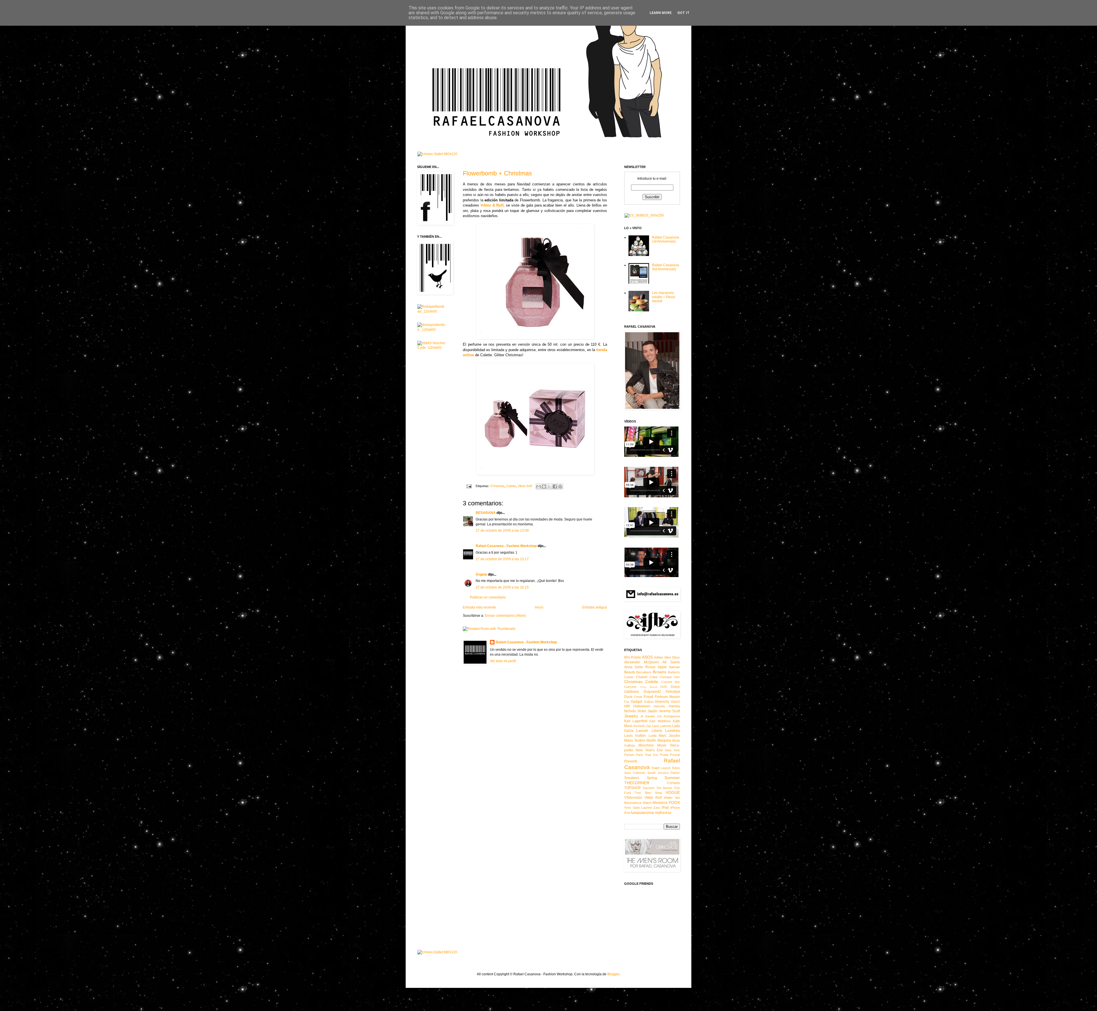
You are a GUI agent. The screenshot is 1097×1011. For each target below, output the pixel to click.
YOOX (674, 802)
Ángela (481, 574)
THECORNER (636, 782)
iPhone (675, 807)
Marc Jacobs (669, 736)
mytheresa (663, 813)
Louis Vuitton (635, 736)
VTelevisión (633, 798)
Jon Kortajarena (668, 716)
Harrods (659, 706)
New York (672, 750)
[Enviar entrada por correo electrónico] (469, 486)
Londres (672, 730)
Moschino (646, 745)
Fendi (638, 696)
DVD (663, 686)
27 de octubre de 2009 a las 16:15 (502, 587)
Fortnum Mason (667, 697)
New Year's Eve (649, 750)
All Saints (671, 662)
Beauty (629, 672)
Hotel (642, 711)
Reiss (676, 768)
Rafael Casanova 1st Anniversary (665, 239)
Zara (656, 807)
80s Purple (632, 657)
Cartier (629, 677)
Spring (652, 778)
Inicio (539, 607)
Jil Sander (647, 716)
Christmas (497, 486)
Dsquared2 (652, 692)
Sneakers (631, 778)
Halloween (641, 706)
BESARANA (486, 513)
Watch (647, 802)
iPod (627, 812)
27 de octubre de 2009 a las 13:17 (502, 559)
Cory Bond (648, 686)
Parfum (629, 754)
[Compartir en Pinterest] (560, 486)
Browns (659, 672)
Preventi (630, 761)
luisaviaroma (642, 812)
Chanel (641, 677)
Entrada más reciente (479, 607)
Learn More (661, 13)
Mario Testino (634, 740)
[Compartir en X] (549, 486)
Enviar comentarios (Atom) (505, 616)
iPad (665, 808)
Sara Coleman (634, 772)
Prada (664, 754)
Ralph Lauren (661, 768)
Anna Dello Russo (639, 667)
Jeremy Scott (669, 711)
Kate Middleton (660, 721)
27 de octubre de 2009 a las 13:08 (502, 530)
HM (627, 706)
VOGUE (673, 792)
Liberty (657, 731)
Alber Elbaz (672, 657)
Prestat (675, 754)
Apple (662, 667)
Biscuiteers (644, 672)
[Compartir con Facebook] (555, 486)
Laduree (665, 726)
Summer (672, 777)
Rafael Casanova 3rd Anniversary (665, 267)
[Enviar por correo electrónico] (538, 486)
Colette (511, 486)
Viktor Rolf (525, 486)
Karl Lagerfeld (635, 721)
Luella (652, 735)
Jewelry (631, 716)
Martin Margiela (658, 740)
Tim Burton (664, 788)
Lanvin (642, 730)
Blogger (613, 974)
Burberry (674, 672)
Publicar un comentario (488, 597)
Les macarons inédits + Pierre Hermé (663, 297)
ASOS (647, 657)
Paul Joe (651, 754)
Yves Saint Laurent (638, 807)
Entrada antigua (594, 607)
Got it (683, 13)
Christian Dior (670, 677)
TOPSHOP (632, 788)
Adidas (658, 657)
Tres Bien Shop (648, 792)
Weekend (659, 803)
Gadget (636, 702)
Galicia (648, 701)
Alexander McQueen (641, 662)
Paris (639, 754)
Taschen (648, 788)
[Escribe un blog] (544, 486)
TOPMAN (673, 783)
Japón (652, 711)
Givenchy (662, 702)
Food (648, 696)
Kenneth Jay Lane (646, 726)
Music (661, 745)
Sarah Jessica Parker (663, 772)
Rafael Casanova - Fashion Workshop (506, 546)
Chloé (654, 677)
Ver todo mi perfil (503, 661)
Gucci (675, 702)
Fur (626, 701)
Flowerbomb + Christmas (497, 173)
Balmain (674, 667)
